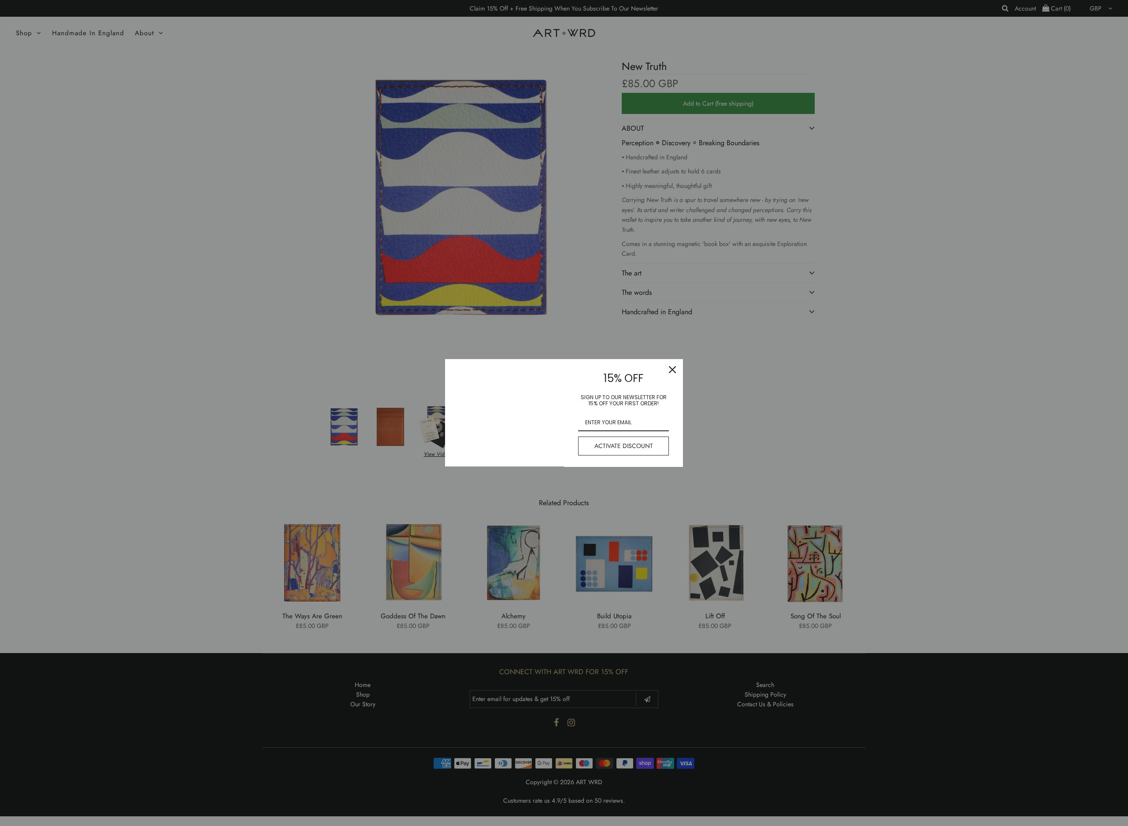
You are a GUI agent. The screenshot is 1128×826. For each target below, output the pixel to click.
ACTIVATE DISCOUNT (623, 445)
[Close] (672, 369)
